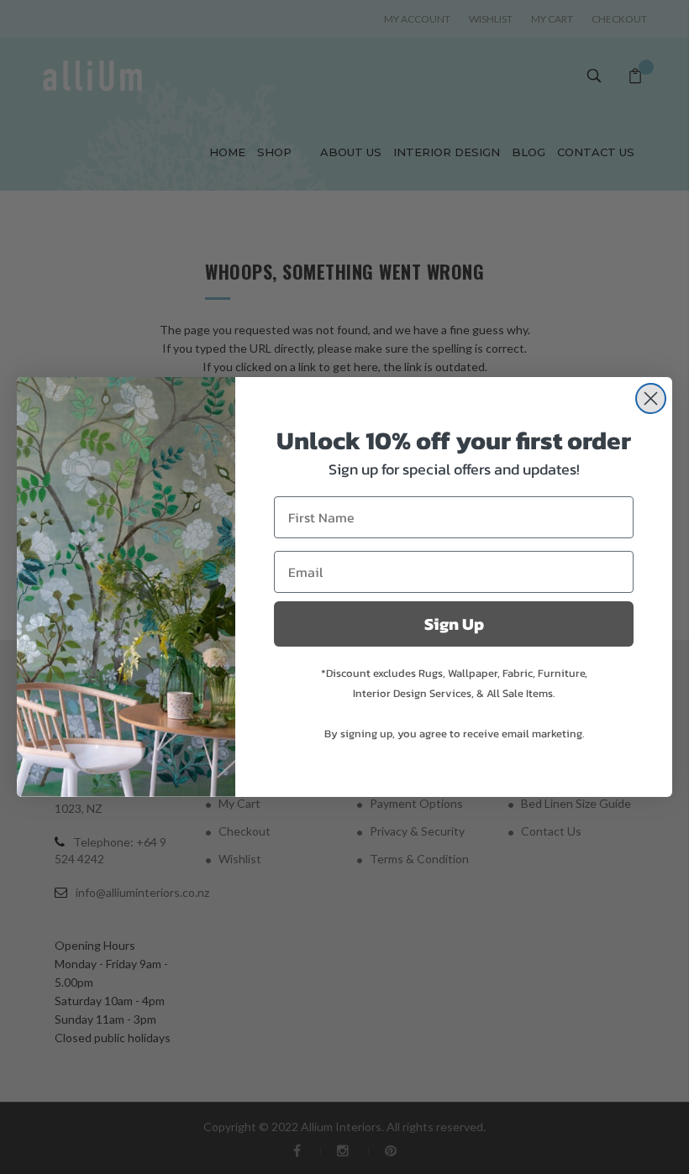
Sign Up (454, 624)
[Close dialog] (650, 398)
